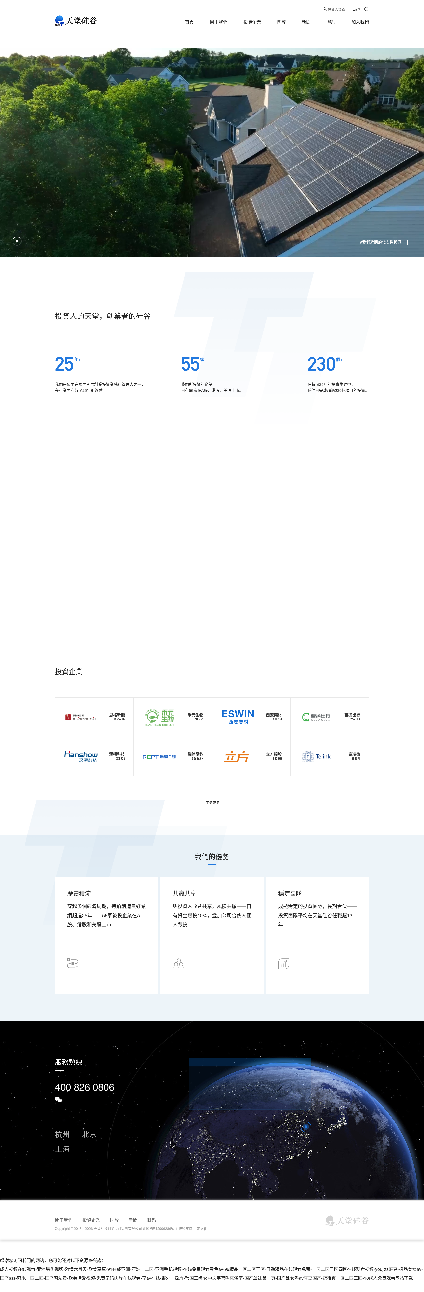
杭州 (62, 1134)
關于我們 (218, 21)
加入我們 (360, 21)
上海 (62, 1148)
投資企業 (252, 21)
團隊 (281, 21)
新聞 (306, 21)
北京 (89, 1134)
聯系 (331, 21)
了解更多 (213, 802)
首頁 (189, 21)
